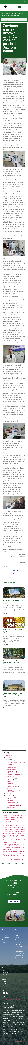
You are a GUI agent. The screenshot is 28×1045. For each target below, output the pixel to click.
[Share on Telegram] (18, 572)
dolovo (7, 827)
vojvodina (22, 855)
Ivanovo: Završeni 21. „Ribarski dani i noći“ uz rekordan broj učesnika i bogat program (13, 664)
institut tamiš (18, 829)
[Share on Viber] (14, 575)
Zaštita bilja (11, 794)
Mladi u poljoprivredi (14, 799)
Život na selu (8, 797)
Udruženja (11, 809)
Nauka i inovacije (13, 775)
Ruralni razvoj (12, 804)
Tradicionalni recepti (13, 807)
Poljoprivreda (9, 763)
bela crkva (7, 821)
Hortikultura (11, 769)
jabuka (7, 833)
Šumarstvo (11, 787)
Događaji (7, 757)
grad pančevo (9, 829)
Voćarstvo (11, 790)
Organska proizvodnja (14, 776)
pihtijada (5, 844)
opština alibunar (8, 839)
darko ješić (10, 825)
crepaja (16, 824)
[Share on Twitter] (10, 572)
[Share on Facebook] (6, 572)
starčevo (19, 851)
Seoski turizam (12, 806)
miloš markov (17, 835)
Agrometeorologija (13, 768)
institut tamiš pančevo (9, 831)
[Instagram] (7, 995)
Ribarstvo (10, 785)
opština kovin (8, 841)
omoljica (14, 837)
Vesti (6, 795)
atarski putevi (20, 817)
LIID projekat (9, 835)
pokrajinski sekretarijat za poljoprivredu (13, 846)
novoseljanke (7, 837)
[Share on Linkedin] (14, 572)
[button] (19, 7)
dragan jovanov (15, 827)
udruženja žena (14, 853)
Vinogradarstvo (12, 788)
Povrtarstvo (11, 780)
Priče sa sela (11, 802)
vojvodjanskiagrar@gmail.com (11, 1001)
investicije (18, 831)
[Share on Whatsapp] (21, 572)
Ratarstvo (11, 783)
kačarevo (14, 833)
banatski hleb (6, 819)
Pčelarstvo (11, 778)
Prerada (10, 782)
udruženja (5, 853)
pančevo (19, 841)
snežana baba (11, 851)
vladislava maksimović (13, 855)
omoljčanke (21, 837)
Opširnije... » (6, 615)
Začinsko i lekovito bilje (14, 792)
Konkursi (7, 759)
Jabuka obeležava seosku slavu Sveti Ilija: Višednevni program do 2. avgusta (13, 697)
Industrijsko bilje (12, 771)
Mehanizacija (11, 773)
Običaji (10, 801)
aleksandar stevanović (9, 817)
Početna (7, 761)
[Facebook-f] (4, 995)
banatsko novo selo (18, 819)
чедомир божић (18, 861)
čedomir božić (12, 857)
